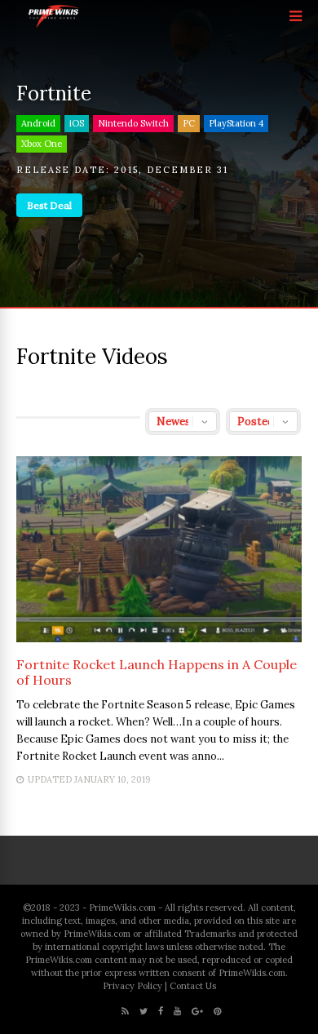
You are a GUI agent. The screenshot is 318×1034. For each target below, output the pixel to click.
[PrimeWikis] (54, 25)
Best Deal (49, 205)
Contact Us (193, 986)
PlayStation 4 (236, 123)
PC (189, 123)
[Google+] (197, 1011)
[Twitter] (143, 1011)
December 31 (187, 169)
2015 (126, 169)
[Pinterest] (217, 1011)
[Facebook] (160, 1011)
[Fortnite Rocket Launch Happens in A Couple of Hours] (159, 637)
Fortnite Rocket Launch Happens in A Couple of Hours (156, 672)
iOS (76, 123)
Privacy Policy (132, 986)
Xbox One (41, 143)
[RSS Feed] (125, 1011)
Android (38, 123)
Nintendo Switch (133, 123)
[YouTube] (177, 1011)
